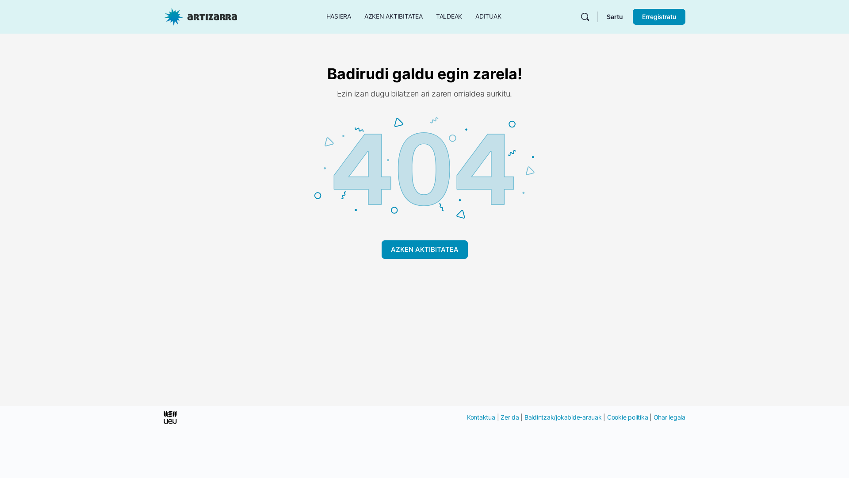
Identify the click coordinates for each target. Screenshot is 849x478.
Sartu (615, 16)
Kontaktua (481, 417)
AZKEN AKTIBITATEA (425, 249)
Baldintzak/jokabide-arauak (563, 417)
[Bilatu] (585, 17)
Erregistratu (659, 16)
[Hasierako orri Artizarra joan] (201, 16)
